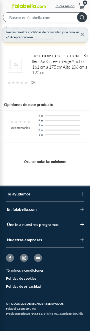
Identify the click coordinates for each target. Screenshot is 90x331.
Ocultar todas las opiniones (45, 161)
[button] (45, 18)
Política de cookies (21, 278)
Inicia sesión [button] (65, 6)
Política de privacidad (23, 286)
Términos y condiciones (25, 270)
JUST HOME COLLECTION (55, 56)
